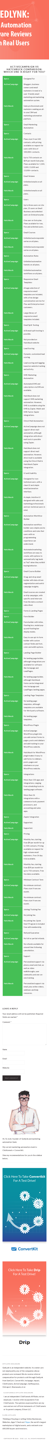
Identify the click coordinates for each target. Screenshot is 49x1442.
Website (5, 1068)
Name (4, 1049)
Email (4, 1059)
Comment (7, 1022)
